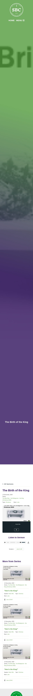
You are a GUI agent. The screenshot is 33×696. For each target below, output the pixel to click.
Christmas (8, 502)
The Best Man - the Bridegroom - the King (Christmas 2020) (13, 499)
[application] (15, 542)
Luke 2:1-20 (19, 549)
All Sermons (8, 484)
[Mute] (20, 542)
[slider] (12, 542)
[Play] (5, 542)
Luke (18, 502)
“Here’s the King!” (11, 591)
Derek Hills (17, 524)
